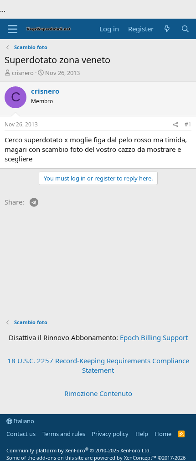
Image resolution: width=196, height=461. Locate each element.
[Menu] (12, 29)
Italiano (23, 421)
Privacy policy (110, 434)
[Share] (175, 125)
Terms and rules (63, 434)
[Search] (185, 28)
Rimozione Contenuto (98, 393)
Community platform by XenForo (78, 450)
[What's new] (167, 28)
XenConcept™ (140, 457)
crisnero (23, 73)
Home (163, 434)
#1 (188, 124)
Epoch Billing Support (154, 337)
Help (141, 434)
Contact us (21, 434)
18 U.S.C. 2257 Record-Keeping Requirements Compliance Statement (98, 365)
